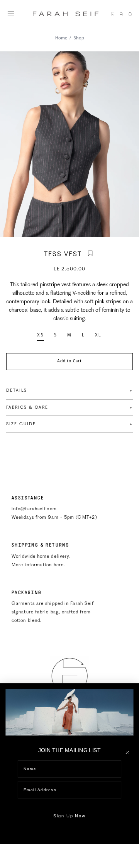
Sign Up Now (69, 816)
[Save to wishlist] (90, 253)
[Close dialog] (127, 752)
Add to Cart (69, 361)
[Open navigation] (11, 14)
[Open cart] (130, 14)
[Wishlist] (113, 14)
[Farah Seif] (69, 676)
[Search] (121, 14)
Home (61, 38)
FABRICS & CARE (69, 407)
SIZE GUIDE (69, 423)
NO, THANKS (69, 836)
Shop (79, 38)
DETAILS (69, 390)
